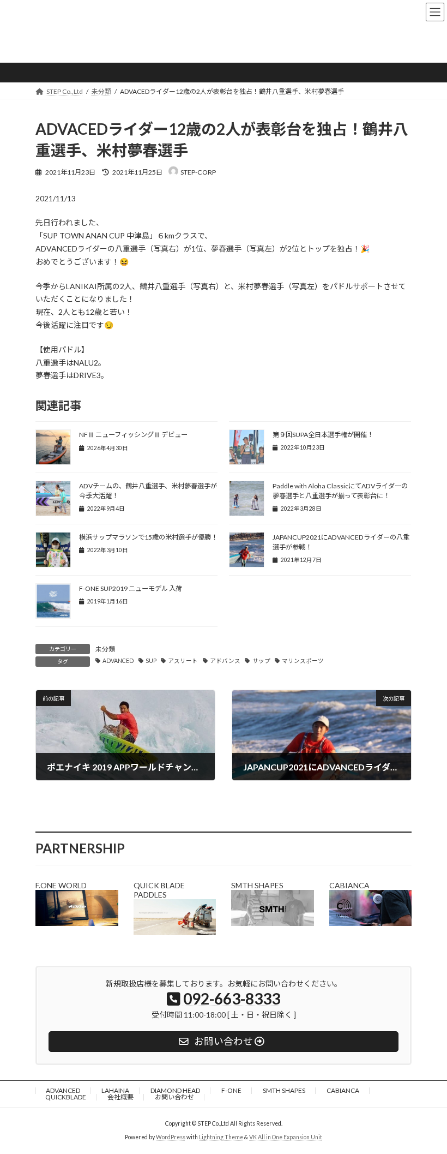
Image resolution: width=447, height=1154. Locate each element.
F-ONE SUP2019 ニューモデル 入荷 (130, 588)
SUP (151, 660)
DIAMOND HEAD (175, 1090)
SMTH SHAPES (284, 1090)
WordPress (170, 1137)
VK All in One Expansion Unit (285, 1137)
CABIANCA (343, 1090)
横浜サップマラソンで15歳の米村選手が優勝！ (148, 537)
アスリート (183, 660)
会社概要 (120, 1097)
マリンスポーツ (303, 660)
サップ (261, 660)
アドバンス (225, 660)
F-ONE (231, 1090)
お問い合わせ (174, 1097)
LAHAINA (115, 1090)
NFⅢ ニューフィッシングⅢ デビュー (133, 434)
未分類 (105, 649)
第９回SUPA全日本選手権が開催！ (323, 434)
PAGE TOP (426, 1108)
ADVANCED (118, 660)
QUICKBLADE (65, 1097)
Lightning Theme (221, 1137)
